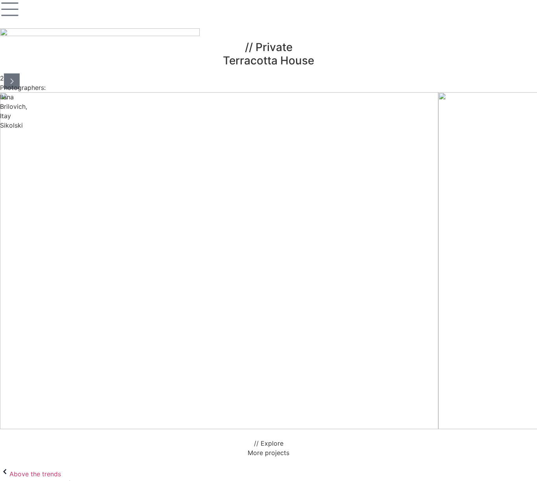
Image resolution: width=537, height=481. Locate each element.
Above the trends (35, 474)
